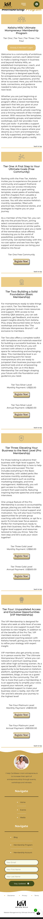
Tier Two (18, 38)
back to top (38, 146)
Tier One (7, 38)
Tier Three (29, 38)
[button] (23, 4)
